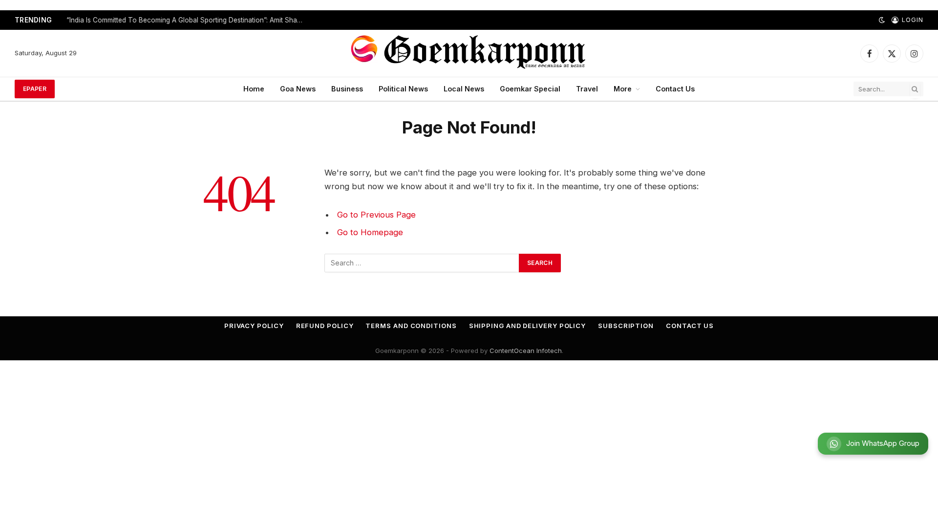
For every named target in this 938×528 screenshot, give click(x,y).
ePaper (34, 88)
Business (347, 89)
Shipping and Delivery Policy (527, 326)
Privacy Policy (254, 326)
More (623, 89)
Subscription (626, 326)
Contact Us (675, 89)
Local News (464, 89)
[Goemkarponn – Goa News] (469, 53)
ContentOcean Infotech (526, 350)
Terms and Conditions (410, 326)
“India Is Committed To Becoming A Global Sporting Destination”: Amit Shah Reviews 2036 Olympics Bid (188, 20)
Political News (403, 89)
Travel (587, 89)
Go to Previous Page (376, 215)
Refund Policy (325, 326)
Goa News (298, 89)
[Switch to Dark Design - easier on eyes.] (881, 20)
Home (253, 89)
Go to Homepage (370, 232)
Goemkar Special (530, 89)
